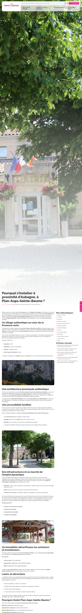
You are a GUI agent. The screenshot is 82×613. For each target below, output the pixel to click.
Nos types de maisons (26, 8)
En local (59, 330)
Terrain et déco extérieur (62, 336)
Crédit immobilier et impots (63, 323)
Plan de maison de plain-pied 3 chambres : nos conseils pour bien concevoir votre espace (67, 354)
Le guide (47, 3)
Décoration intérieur (61, 325)
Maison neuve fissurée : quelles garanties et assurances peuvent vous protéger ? (67, 361)
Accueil (3, 304)
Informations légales (62, 332)
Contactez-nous (75, 3)
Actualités (8, 304)
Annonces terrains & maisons (41, 8)
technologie (60, 334)
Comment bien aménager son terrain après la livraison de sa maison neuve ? (67, 346)
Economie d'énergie (61, 327)
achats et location (61, 315)
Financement (42, 3)
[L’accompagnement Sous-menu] (66, 7)
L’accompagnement (59, 7)
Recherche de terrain (36, 3)
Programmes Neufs (71, 8)
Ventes (58, 340)
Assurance (59, 319)
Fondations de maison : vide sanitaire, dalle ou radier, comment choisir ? (67, 358)
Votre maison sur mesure (26, 3)
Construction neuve (61, 321)
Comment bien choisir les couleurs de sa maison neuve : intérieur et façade (66, 349)
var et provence (61, 338)
